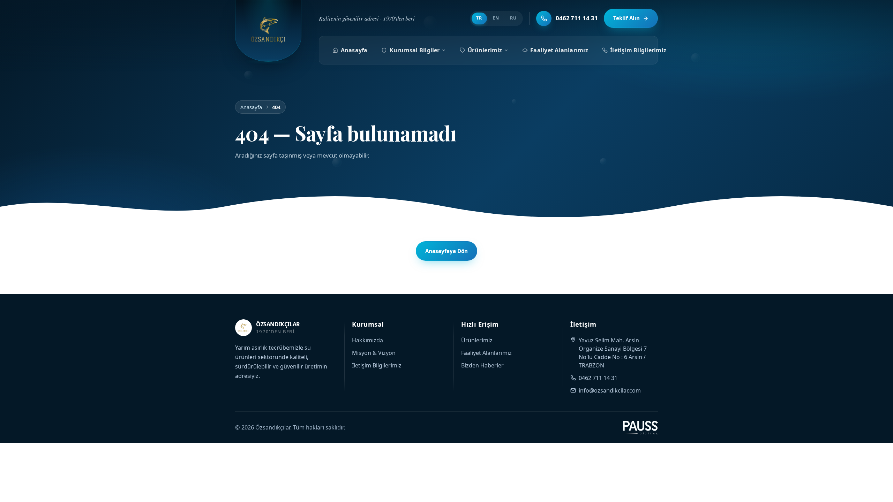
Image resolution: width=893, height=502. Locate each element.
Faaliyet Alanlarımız (559, 50)
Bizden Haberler (482, 365)
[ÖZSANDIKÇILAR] (268, 31)
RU (513, 18)
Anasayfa (354, 50)
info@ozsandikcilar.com (610, 390)
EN (496, 18)
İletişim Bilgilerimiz (638, 50)
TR (479, 18)
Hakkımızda (367, 340)
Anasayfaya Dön (446, 251)
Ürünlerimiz (485, 50)
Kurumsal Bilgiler (415, 50)
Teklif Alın (626, 18)
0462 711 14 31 (598, 378)
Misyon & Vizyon (374, 353)
